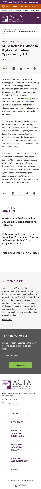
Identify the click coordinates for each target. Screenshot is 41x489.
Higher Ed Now (29, 6)
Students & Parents (28, 10)
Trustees (4, 10)
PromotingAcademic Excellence (17, 433)
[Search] (31, 18)
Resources (17, 422)
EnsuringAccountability (19, 459)
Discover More (7, 320)
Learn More (33, 2)
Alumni (11, 10)
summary (27, 98)
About (14, 413)
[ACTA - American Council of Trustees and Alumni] (14, 18)
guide (20, 108)
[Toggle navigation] (38, 18)
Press (37, 10)
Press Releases (18, 29)
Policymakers (17, 10)
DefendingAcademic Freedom (16, 447)
